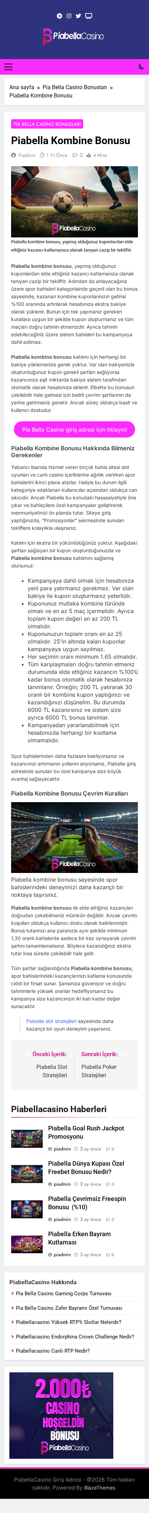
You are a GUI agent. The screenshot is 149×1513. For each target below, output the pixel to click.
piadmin (26, 155)
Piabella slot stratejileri (51, 1021)
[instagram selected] (68, 16)
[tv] (88, 16)
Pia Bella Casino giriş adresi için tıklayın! (74, 429)
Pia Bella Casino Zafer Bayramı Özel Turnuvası (69, 1308)
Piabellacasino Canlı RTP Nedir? (53, 1351)
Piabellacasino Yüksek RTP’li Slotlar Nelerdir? (68, 1322)
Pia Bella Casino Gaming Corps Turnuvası (64, 1293)
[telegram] (59, 16)
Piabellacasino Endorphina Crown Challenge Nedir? (75, 1337)
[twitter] (78, 16)
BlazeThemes (99, 1488)
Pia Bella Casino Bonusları (47, 124)
